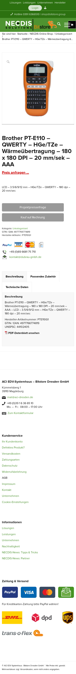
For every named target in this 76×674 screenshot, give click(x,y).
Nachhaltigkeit (11, 546)
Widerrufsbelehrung (14, 472)
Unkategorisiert (20, 228)
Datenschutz (9, 465)
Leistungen (9, 534)
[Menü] (65, 25)
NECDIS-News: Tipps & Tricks (20, 552)
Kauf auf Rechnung (33, 217)
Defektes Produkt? (13, 447)
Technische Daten (17, 287)
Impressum (8, 484)
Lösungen (8, 528)
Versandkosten (11, 453)
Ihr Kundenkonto (12, 441)
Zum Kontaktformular (20, 413)
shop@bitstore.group (53, 14)
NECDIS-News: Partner (16, 558)
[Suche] (57, 25)
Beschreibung (14, 276)
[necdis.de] (31, 25)
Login (35, 8)
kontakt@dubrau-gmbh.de (25, 257)
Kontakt (6, 490)
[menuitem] (15, 2)
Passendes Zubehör (43, 276)
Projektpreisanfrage (33, 207)
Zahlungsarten (11, 459)
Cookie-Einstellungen (15, 502)
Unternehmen (10, 496)
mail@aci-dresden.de (20, 397)
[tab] (14, 276)
